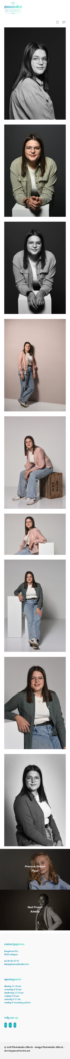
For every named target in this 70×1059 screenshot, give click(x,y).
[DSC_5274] (35, 73)
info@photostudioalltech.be (16, 964)
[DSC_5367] (35, 703)
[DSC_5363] (35, 606)
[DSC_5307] (35, 365)
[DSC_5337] (35, 462)
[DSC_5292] (35, 268)
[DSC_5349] (35, 534)
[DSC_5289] (35, 171)
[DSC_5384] (35, 800)
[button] (64, 22)
